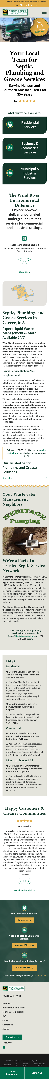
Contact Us (37, 1073)
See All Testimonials (23, 891)
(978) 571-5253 (12, 996)
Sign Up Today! (27, 5)
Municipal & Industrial (13, 1012)
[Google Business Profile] (4, 1047)
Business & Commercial (13, 1008)
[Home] (15, 12)
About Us (23, 272)
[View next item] (28, 261)
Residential (8, 1004)
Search (6, 1029)
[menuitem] (7, 1065)
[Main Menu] (44, 12)
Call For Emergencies (12, 1073)
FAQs (5, 1016)
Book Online (40, 976)
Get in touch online (24, 636)
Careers (6, 1021)
